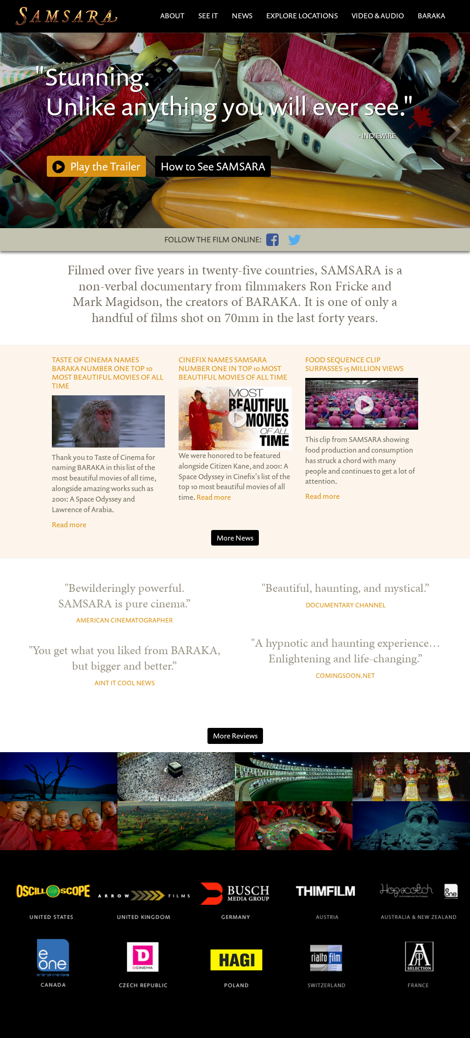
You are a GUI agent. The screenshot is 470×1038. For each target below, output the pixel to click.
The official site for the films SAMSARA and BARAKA (66, 16)
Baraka (431, 16)
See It (208, 16)
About (172, 16)
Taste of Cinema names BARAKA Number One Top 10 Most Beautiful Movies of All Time (107, 373)
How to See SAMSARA (213, 166)
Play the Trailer (104, 166)
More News (235, 538)
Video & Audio (378, 16)
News (242, 16)
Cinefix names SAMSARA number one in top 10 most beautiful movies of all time (233, 368)
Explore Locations (302, 16)
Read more (69, 524)
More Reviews (235, 736)
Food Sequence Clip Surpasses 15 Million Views (354, 364)
